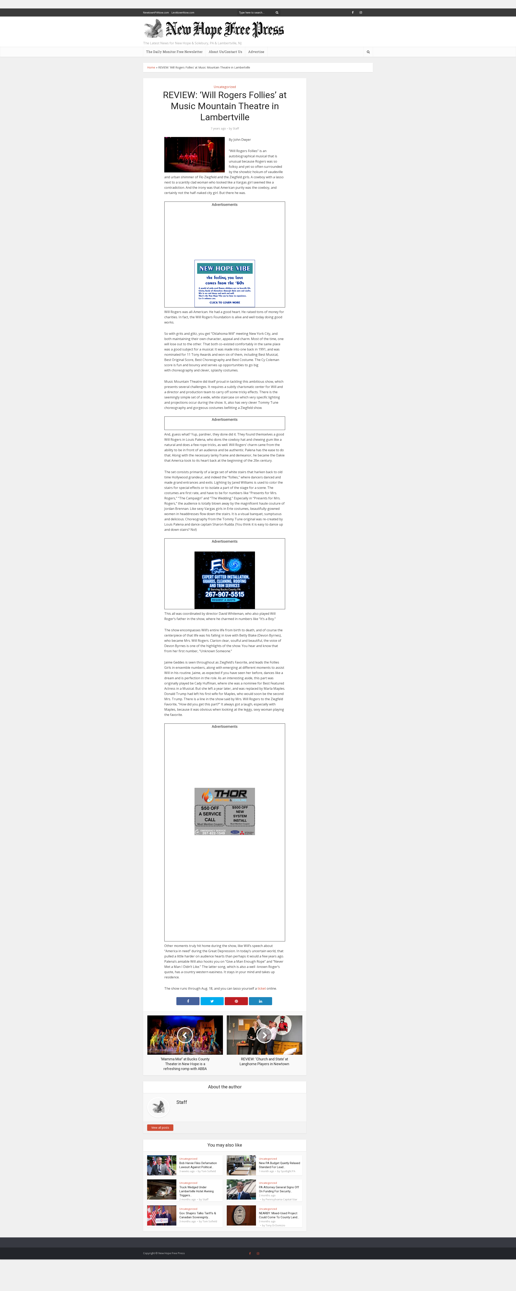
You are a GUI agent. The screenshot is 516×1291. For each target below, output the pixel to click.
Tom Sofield (208, 1171)
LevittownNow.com (183, 12)
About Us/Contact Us (225, 52)
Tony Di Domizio (275, 1225)
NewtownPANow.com (156, 12)
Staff (236, 128)
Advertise (256, 52)
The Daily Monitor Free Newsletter (174, 52)
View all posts (160, 1127)
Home (151, 67)
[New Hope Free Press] (213, 29)
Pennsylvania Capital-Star (281, 1199)
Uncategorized (225, 87)
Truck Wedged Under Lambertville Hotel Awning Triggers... (196, 1191)
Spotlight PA (288, 1171)
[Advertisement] (225, 234)
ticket (262, 988)
